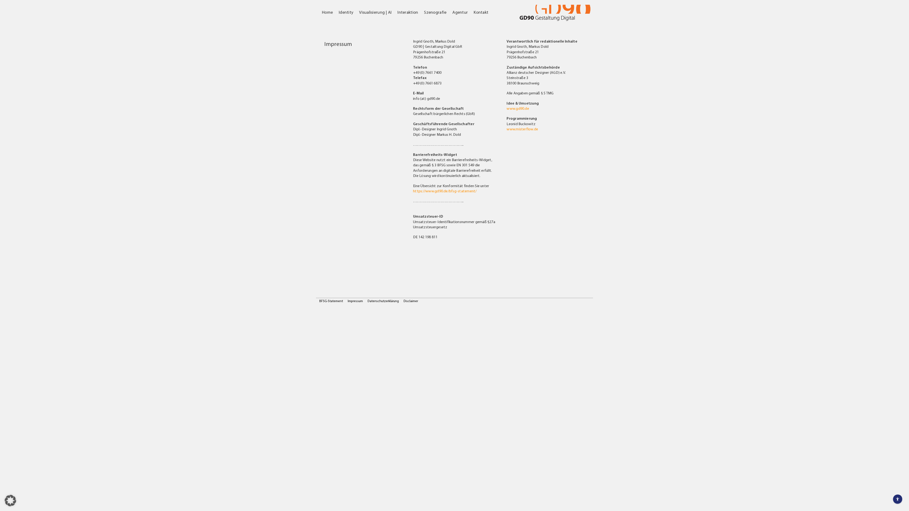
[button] (10, 500)
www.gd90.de (518, 109)
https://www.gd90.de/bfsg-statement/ (445, 191)
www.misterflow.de (522, 129)
